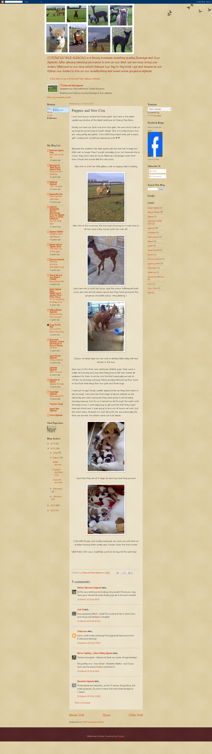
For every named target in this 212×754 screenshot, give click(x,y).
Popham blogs (56, 404)
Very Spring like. (57, 281)
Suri (150, 283)
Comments (156, 176)
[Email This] (122, 573)
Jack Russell (153, 250)
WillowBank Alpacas (55, 310)
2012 (53, 448)
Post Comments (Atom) (93, 722)
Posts (154, 171)
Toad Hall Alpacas (54, 393)
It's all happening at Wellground (57, 300)
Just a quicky (56, 186)
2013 (53, 443)
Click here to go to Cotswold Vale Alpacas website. (75, 78)
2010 (53, 510)
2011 (53, 505)
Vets (149, 292)
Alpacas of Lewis (54, 380)
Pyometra (152, 267)
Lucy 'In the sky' (55, 325)
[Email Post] (117, 572)
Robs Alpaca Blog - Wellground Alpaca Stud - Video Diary (56, 293)
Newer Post (76, 715)
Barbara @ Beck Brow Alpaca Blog (55, 167)
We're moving (56, 372)
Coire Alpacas (56, 415)
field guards (153, 237)
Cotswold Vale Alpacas (72, 85)
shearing (152, 272)
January (57, 496)
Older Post (136, 715)
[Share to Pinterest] (132, 573)
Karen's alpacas (57, 259)
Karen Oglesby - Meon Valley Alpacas (95, 653)
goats (150, 245)
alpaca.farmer (56, 194)
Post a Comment (82, 702)
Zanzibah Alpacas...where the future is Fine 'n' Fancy (57, 342)
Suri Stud (152, 288)
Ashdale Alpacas (53, 368)
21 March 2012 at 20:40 (88, 621)
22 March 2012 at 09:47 (89, 643)
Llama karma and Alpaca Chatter (56, 277)
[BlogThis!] (125, 573)
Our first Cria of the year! (56, 250)
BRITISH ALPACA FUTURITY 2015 (57, 264)
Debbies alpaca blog (57, 151)
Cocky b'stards (56, 360)
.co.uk (58, 110)
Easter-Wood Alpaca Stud (56, 245)
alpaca (151, 216)
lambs (150, 254)
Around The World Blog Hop (57, 330)
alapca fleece (153, 212)
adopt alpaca (153, 207)
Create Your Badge (153, 159)
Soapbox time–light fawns (56, 235)
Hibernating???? (56, 396)
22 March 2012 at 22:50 (89, 696)
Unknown (82, 631)
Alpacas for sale (57, 384)
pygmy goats (154, 263)
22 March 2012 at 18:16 (88, 671)
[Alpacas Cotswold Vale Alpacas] (155, 156)
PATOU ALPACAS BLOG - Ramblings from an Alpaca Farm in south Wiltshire (57, 213)
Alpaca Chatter (56, 231)
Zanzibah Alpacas (85, 681)
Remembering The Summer (56, 315)
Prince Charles (155, 259)
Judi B (80, 609)
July (55, 452)
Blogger (121, 736)
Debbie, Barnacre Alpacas (89, 587)
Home (106, 715)
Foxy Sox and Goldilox (56, 172)
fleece (150, 241)
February (57, 488)
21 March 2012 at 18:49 (88, 599)
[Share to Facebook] (129, 573)
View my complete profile (59, 97)
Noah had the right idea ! (56, 197)
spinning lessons (156, 276)
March (56, 457)
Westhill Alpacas (53, 183)
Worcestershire (57, 111)
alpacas (151, 228)
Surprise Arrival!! (57, 481)
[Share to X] (127, 573)
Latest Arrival (57, 463)
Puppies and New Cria (58, 472)
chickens (152, 232)
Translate (157, 115)
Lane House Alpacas (55, 356)
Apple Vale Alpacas (54, 409)
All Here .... (54, 347)
